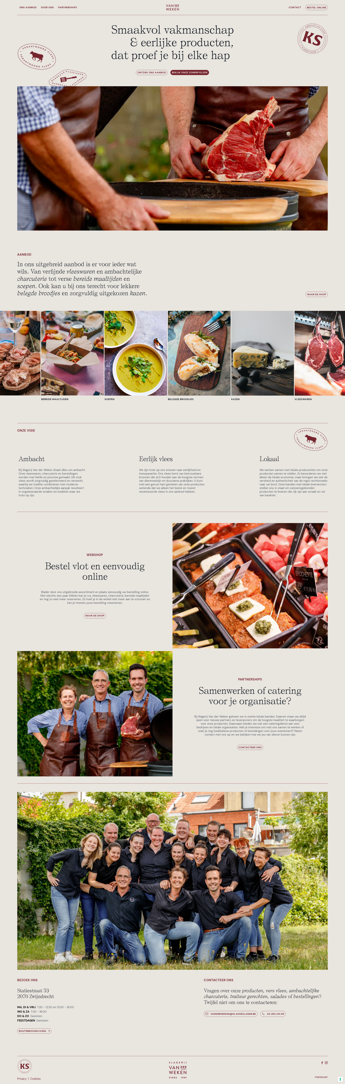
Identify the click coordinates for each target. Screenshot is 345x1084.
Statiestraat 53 (33, 990)
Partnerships (67, 7)
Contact (295, 7)
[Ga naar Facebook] (322, 1062)
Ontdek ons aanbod (151, 72)
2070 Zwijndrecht (35, 996)
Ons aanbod (28, 7)
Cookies (35, 1078)
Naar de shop (316, 294)
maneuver (321, 1077)
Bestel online (316, 7)
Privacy (22, 1078)
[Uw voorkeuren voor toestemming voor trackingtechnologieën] (340, 1079)
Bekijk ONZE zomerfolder (190, 72)
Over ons (47, 7)
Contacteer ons (250, 747)
